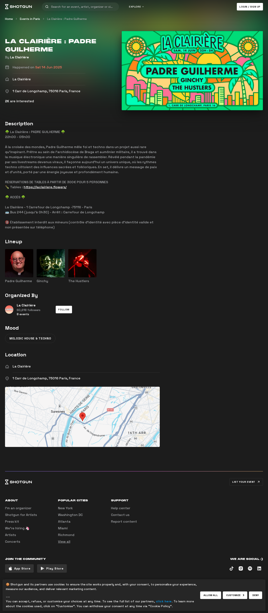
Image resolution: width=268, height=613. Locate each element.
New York (65, 508)
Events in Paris (30, 19)
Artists (10, 535)
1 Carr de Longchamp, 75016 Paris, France (46, 378)
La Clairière (19, 57)
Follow (64, 309)
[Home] (18, 6)
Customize (233, 595)
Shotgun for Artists (21, 515)
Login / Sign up (249, 6)
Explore (135, 6)
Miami (63, 528)
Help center (120, 508)
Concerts (12, 541)
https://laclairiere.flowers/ (45, 187)
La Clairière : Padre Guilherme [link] (67, 19)
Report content (124, 521)
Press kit (12, 521)
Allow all (211, 595)
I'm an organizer (18, 508)
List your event (243, 482)
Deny (255, 595)
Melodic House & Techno (30, 338)
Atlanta (64, 521)
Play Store (54, 568)
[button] (64, 309)
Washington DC (70, 515)
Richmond (66, 535)
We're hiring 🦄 (17, 528)
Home (9, 19)
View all (64, 541)
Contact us (120, 515)
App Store (22, 568)
